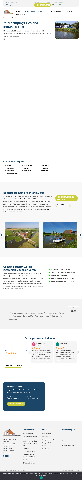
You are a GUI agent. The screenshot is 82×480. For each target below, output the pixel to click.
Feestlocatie (20, 14)
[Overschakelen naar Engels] (54, 5)
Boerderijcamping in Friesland (24, 199)
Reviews (54, 2)
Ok (41, 477)
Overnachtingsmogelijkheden (34, 11)
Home (18, 11)
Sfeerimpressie (45, 2)
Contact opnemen (15, 404)
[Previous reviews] (30, 352)
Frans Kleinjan (40, 343)
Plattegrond (45, 166)
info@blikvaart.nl (12, 5)
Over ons (36, 2)
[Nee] (80, 476)
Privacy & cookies (68, 470)
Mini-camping (46, 434)
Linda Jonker (64, 343)
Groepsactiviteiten (55, 11)
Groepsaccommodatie (49, 440)
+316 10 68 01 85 (12, 2)
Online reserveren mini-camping (65, 198)
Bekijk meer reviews (12, 365)
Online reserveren (42, 5)
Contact (61, 2)
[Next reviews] (77, 352)
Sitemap (76, 470)
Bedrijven (68, 11)
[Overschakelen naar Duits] (61, 5)
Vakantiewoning (47, 437)
